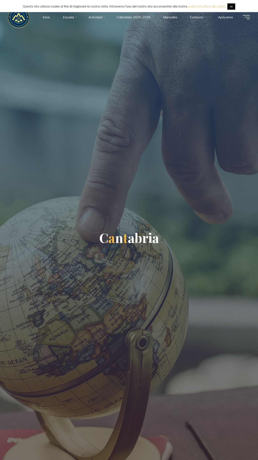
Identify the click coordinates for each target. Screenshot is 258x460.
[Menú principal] (246, 17)
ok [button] (231, 6)
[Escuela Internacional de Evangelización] (18, 17)
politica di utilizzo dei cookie (206, 6)
